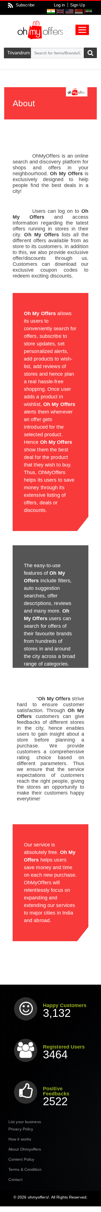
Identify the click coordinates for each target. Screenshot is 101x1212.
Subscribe (25, 5)
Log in (59, 5)
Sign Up (77, 5)
